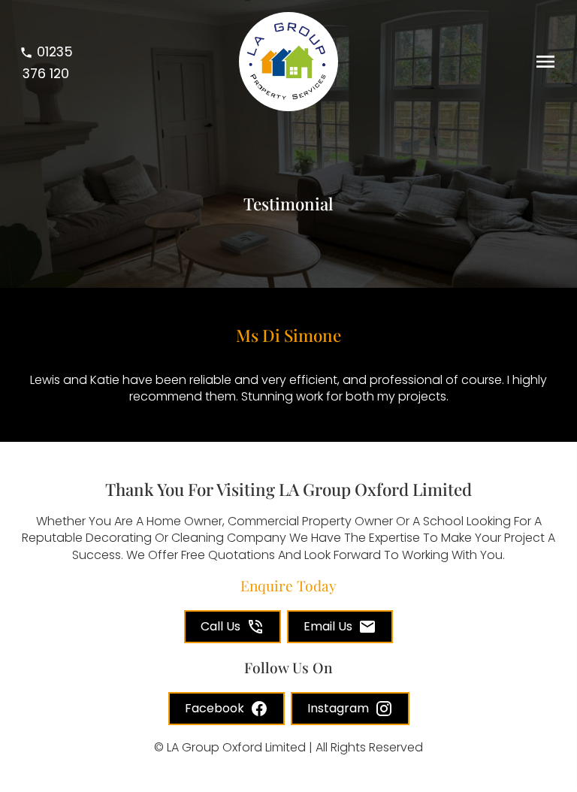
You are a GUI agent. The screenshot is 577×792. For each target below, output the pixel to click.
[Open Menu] (545, 62)
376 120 (48, 62)
